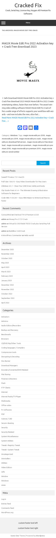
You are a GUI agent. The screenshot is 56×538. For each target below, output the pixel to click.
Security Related (7, 432)
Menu (28, 23)
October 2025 (6, 258)
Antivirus (4, 321)
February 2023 (7, 276)
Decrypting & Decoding (10, 357)
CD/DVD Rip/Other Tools (11, 343)
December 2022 (7, 285)
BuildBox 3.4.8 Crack (17, 231)
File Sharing (5, 374)
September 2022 (7, 298)
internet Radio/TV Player (11, 396)
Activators (5, 317)
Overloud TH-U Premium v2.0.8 (26, 215)
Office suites (6, 405)
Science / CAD (6, 419)
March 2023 (5, 272)
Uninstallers (5, 458)
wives (3, 485)
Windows (14, 135)
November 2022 (7, 289)
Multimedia (5, 401)
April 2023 (5, 267)
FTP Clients (5, 388)
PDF (3, 414)
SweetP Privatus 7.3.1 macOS (12, 177)
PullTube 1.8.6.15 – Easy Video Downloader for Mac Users (23, 182)
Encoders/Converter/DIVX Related (14, 370)
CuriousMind (6, 215)
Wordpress (40, 536)
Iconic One (15, 536)
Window (4, 476)
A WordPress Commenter (11, 235)
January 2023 (6, 280)
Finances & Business (9, 379)
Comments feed (7, 508)
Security (4, 427)
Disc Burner (5, 361)
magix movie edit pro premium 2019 (26, 148)
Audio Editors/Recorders (11, 325)
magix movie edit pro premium (19, 145)
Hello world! (29, 235)
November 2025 (7, 254)
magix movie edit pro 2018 (34, 135)
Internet (4, 392)
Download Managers (9, 365)
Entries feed (6, 504)
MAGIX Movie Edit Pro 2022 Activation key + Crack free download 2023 (27, 45)
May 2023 (5, 263)
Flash (3, 383)
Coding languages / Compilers (13, 348)
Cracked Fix (28, 5)
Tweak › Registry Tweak (10, 445)
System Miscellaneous (9, 436)
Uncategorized (7, 454)
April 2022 (5, 303)
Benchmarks (6, 334)
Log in (3, 499)
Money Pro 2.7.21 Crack (18, 219)
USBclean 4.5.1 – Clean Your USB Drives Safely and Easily (23, 186)
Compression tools (8, 352)
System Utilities (7, 441)
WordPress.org (7, 512)
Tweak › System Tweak (10, 450)
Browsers (5, 339)
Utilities (4, 463)
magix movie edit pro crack (30, 139)
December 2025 (7, 249)
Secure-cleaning (7, 423)
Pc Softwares (6, 410)
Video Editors (6, 467)
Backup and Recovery (9, 330)
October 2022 (6, 294)
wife (3, 472)
